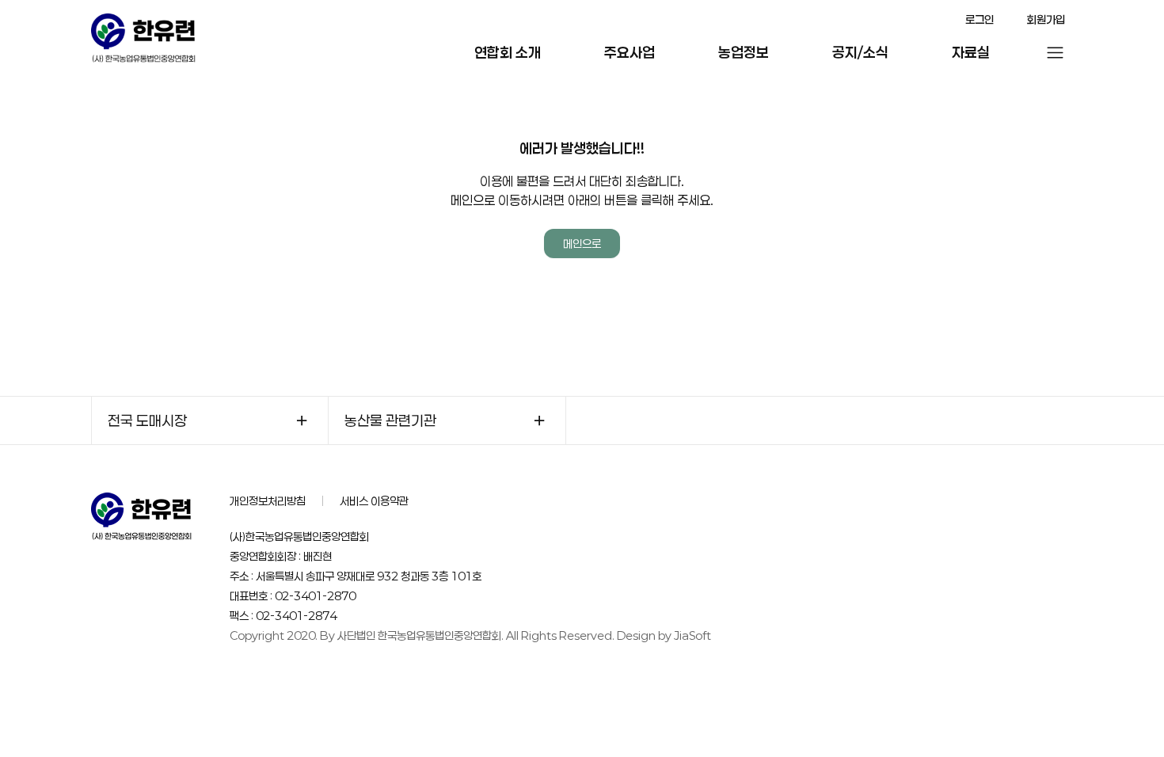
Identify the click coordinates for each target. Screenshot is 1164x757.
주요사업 (629, 52)
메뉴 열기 (1055, 52)
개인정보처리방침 (268, 501)
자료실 (971, 52)
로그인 (979, 19)
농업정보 (743, 52)
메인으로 (582, 243)
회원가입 (1046, 19)
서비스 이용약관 (374, 501)
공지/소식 (860, 52)
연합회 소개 (507, 52)
